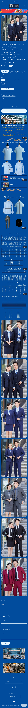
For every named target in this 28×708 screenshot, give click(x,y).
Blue (12, 71)
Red (24, 71)
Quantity (3, 98)
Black (4, 74)
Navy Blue (5, 71)
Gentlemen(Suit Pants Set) (9, 95)
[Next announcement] (25, 1)
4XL (4, 83)
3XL (23, 80)
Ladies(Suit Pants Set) (8, 88)
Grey (18, 71)
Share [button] (3, 600)
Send (5, 643)
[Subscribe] (21, 681)
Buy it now (14, 110)
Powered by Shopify (15, 705)
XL (12, 80)
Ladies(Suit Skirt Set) (8, 92)
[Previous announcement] (2, 1)
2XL (18, 80)
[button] (2, 5)
